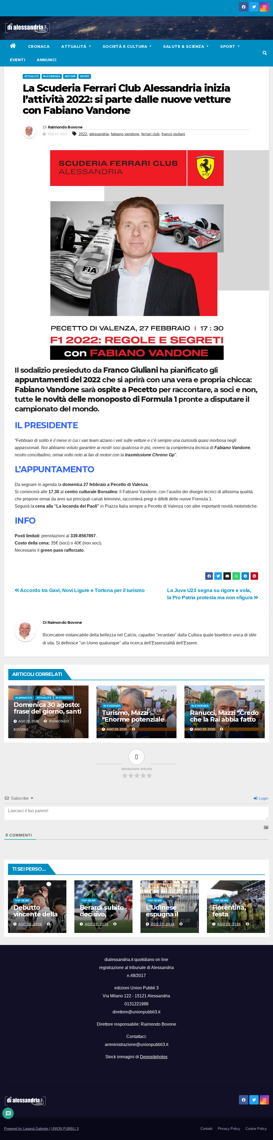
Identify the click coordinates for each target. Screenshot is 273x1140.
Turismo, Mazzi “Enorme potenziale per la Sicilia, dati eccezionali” (133, 723)
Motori (70, 76)
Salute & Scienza (184, 46)
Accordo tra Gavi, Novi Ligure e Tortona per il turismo (82, 590)
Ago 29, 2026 (97, 924)
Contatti (206, 1129)
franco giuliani (173, 134)
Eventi (17, 59)
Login (263, 798)
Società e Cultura (125, 46)
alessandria (99, 134)
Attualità (74, 46)
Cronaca (39, 46)
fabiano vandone (125, 134)
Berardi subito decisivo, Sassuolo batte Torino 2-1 (103, 917)
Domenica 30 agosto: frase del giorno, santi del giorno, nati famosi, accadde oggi (47, 715)
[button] (265, 53)
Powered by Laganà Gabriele (26, 1129)
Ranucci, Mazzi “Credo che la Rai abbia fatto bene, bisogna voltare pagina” (224, 723)
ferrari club (150, 134)
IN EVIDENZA (51, 76)
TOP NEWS (22, 900)
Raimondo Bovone (65, 127)
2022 (83, 134)
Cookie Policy (256, 1129)
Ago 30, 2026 (30, 924)
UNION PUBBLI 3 (65, 1129)
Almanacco (23, 697)
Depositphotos (153, 1057)
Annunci (47, 59)
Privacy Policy (229, 1129)
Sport (228, 46)
